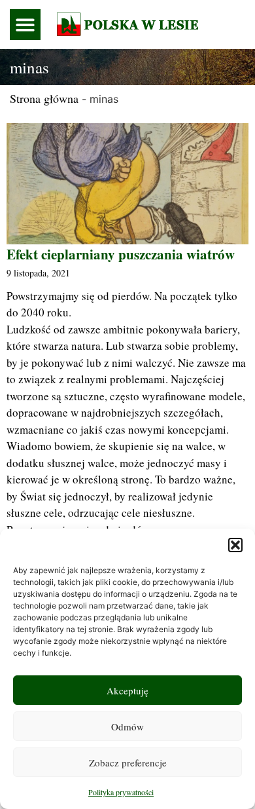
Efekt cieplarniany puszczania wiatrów (121, 254)
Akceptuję (127, 690)
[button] (235, 545)
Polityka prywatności (121, 792)
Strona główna (44, 98)
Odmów (127, 726)
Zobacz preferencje (128, 762)
